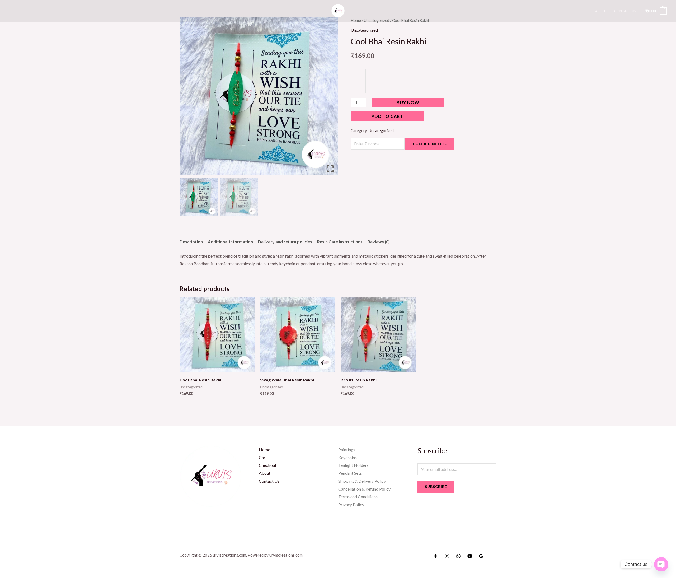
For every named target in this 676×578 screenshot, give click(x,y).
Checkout (267, 465)
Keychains (347, 457)
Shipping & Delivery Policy (362, 480)
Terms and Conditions (358, 496)
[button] (330, 98)
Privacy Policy (351, 504)
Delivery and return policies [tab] (285, 241)
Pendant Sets (350, 473)
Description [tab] (191, 241)
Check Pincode (430, 144)
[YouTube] (469, 556)
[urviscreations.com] (338, 10)
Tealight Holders (353, 465)
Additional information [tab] (230, 241)
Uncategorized (364, 29)
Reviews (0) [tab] (379, 241)
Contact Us (625, 11)
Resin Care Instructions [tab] (340, 241)
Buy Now (408, 102)
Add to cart (387, 116)
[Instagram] (447, 556)
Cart (263, 457)
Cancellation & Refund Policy (364, 488)
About (601, 11)
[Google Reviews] (481, 556)
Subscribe (436, 486)
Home (264, 449)
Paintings (346, 449)
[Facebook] (435, 556)
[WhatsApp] (458, 556)
